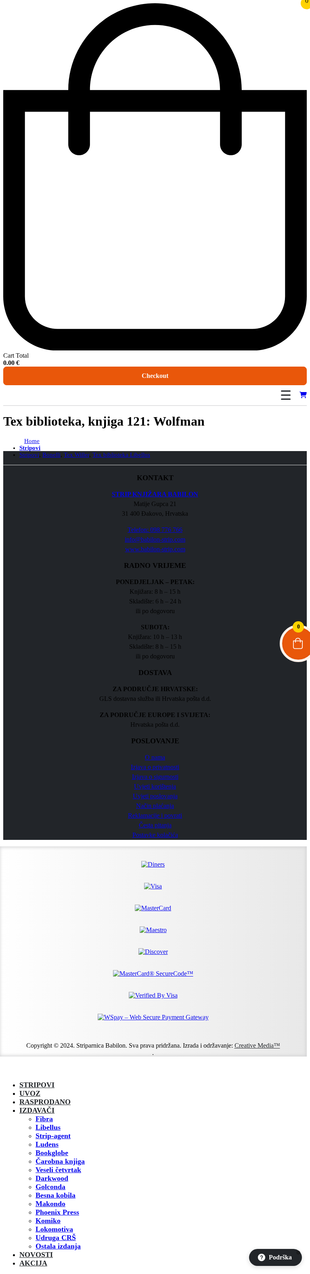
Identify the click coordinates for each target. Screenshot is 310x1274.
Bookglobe (52, 1153)
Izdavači (36, 1110)
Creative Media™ (257, 1045)
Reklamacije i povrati (155, 815)
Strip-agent (53, 1136)
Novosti (36, 1255)
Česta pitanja (155, 825)
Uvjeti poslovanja (155, 796)
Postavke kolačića (155, 834)
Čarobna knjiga (60, 1161)
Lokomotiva (54, 1229)
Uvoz (29, 1093)
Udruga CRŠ (56, 1238)
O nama (155, 757)
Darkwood (52, 1178)
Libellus (48, 1127)
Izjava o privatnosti (155, 767)
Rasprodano (45, 1102)
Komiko (48, 1221)
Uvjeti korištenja (155, 786)
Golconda (50, 1187)
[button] (8, 1070)
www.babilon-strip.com (155, 549)
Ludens (47, 1144)
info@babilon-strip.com (155, 539)
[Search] (263, 395)
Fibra (44, 1119)
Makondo (50, 1204)
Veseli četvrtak (58, 1170)
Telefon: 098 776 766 (155, 529)
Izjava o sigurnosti (155, 776)
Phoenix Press (57, 1212)
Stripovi (36, 1085)
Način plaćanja (155, 805)
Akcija (33, 1263)
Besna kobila (55, 1195)
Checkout (155, 375)
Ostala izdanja (58, 1246)
